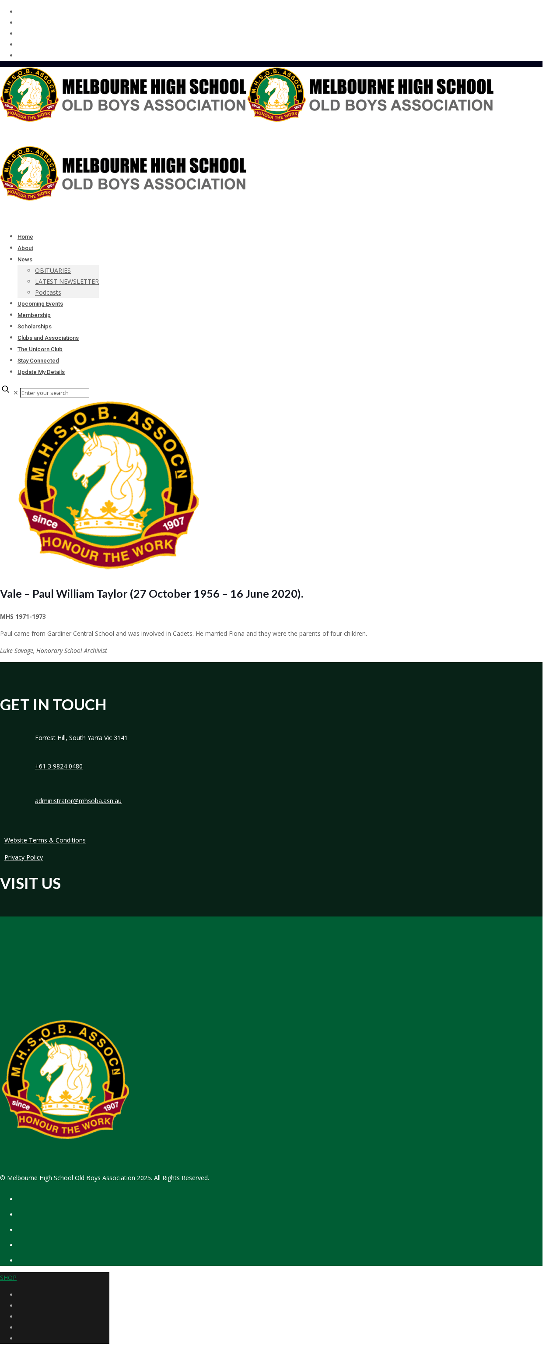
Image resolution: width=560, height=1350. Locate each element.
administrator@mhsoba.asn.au (78, 801)
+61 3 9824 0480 (59, 766)
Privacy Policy (23, 857)
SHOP (8, 1277)
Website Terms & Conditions (45, 840)
